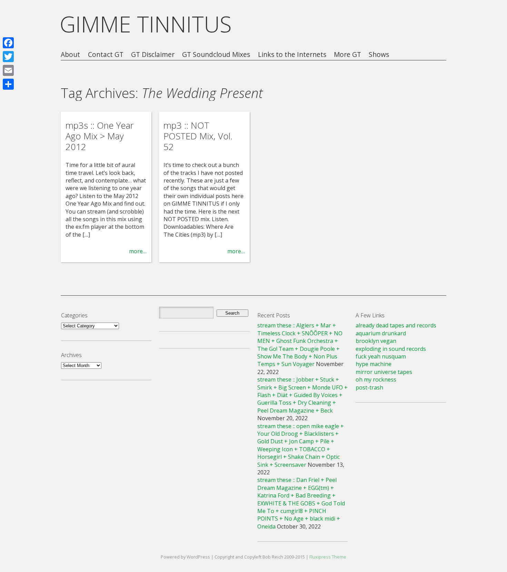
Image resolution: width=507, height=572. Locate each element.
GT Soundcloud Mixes (216, 54)
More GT (347, 54)
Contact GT (105, 54)
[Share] (8, 84)
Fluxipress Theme (327, 557)
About (70, 54)
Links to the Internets (292, 54)
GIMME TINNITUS (146, 24)
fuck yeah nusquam (381, 356)
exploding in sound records (391, 349)
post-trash (369, 387)
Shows (379, 54)
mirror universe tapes (384, 372)
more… (138, 251)
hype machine (373, 364)
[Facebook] (8, 43)
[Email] (8, 70)
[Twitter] (8, 56)
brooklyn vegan (376, 341)
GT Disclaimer (153, 54)
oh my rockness (376, 379)
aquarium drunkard (381, 333)
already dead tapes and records (396, 325)
